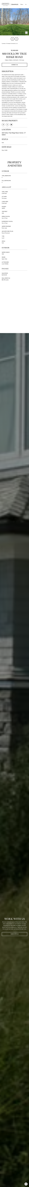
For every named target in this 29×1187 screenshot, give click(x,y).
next (16, 39)
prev (12, 39)
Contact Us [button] (14, 64)
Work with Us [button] (14, 934)
